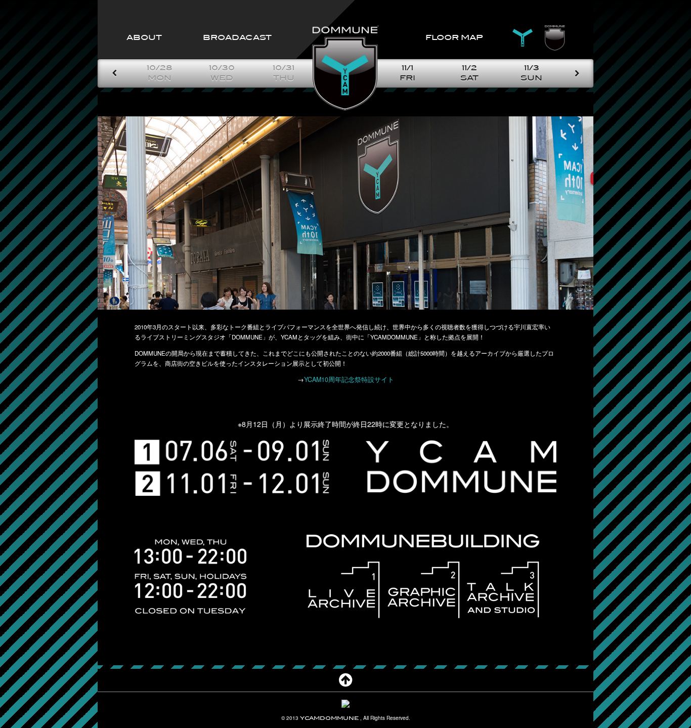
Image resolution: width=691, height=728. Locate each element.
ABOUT (144, 37)
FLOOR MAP (454, 37)
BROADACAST (237, 37)
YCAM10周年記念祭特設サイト (349, 379)
